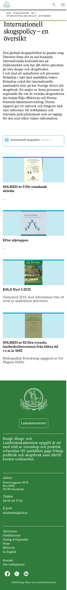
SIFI (33, 13)
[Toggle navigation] (63, 5)
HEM (8, 13)
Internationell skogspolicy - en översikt (32, 140)
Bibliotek (9, 547)
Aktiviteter (10, 531)
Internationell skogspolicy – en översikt (28, 16)
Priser (6, 543)
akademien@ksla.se (15, 512)
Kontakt (8, 560)
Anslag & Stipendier (15, 539)
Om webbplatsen (14, 564)
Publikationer (21, 13)
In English (9, 552)
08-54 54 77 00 (13, 501)
